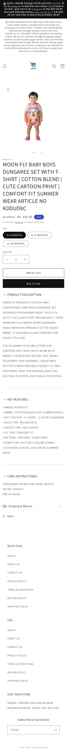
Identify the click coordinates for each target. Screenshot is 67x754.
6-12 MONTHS (39, 235)
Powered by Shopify (40, 747)
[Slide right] (42, 152)
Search (11, 555)
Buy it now (33, 283)
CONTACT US (14, 572)
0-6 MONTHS (14, 235)
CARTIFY (28, 747)
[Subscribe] (55, 730)
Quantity (7, 251)
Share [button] (10, 516)
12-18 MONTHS (16, 243)
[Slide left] (25, 152)
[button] (5, 66)
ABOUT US (13, 564)
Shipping (19, 222)
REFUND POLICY (17, 598)
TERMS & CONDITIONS (20, 589)
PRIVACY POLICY (17, 581)
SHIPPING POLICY (17, 606)
